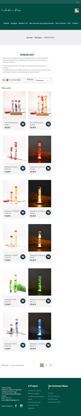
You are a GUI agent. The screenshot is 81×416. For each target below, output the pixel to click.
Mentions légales (33, 393)
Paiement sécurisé (34, 402)
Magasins (31, 408)
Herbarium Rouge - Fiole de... (11, 168)
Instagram (21, 406)
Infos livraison (60, 23)
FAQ (69, 23)
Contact (75, 23)
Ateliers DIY (23, 23)
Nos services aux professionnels (41, 23)
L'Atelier (6, 23)
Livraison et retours (34, 390)
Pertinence (42, 80)
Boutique (14, 23)
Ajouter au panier (22, 124)
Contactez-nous (33, 405)
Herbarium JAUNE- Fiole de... (11, 256)
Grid (3, 80)
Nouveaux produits (54, 402)
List (7, 80)
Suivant (50, 365)
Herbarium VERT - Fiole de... (10, 301)
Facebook (16, 406)
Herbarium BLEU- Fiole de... (10, 345)
